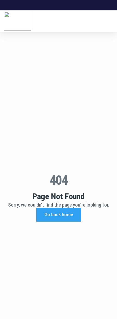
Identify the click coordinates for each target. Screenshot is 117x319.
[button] (111, 21)
